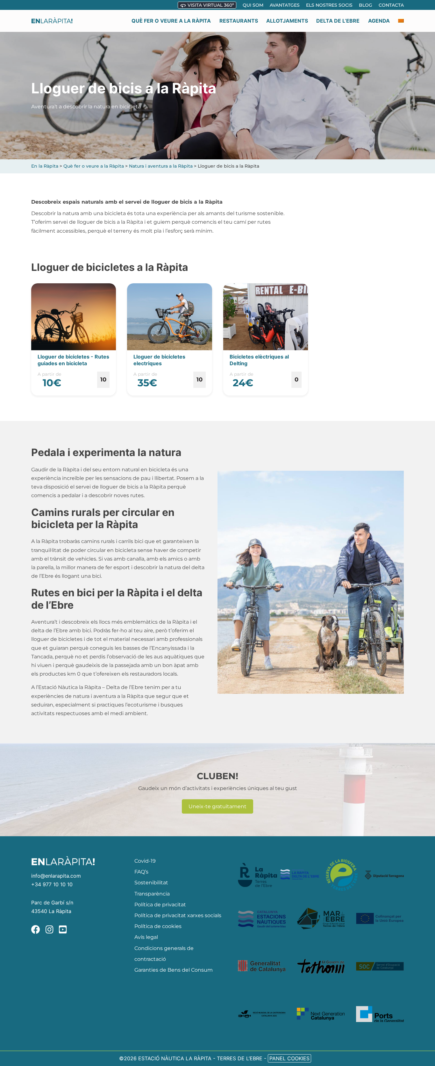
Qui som (253, 5)
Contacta (391, 5)
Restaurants (238, 21)
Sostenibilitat (151, 883)
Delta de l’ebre (338, 21)
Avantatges (285, 5)
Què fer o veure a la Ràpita (171, 21)
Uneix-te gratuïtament (217, 806)
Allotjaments (287, 21)
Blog (365, 5)
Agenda (379, 21)
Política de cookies (158, 926)
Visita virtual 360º (210, 5)
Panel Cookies (289, 1058)
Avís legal (146, 937)
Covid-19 (145, 861)
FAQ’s (141, 872)
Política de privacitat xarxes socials (177, 915)
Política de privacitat (160, 905)
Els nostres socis (329, 5)
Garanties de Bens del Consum (173, 970)
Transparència (152, 894)
